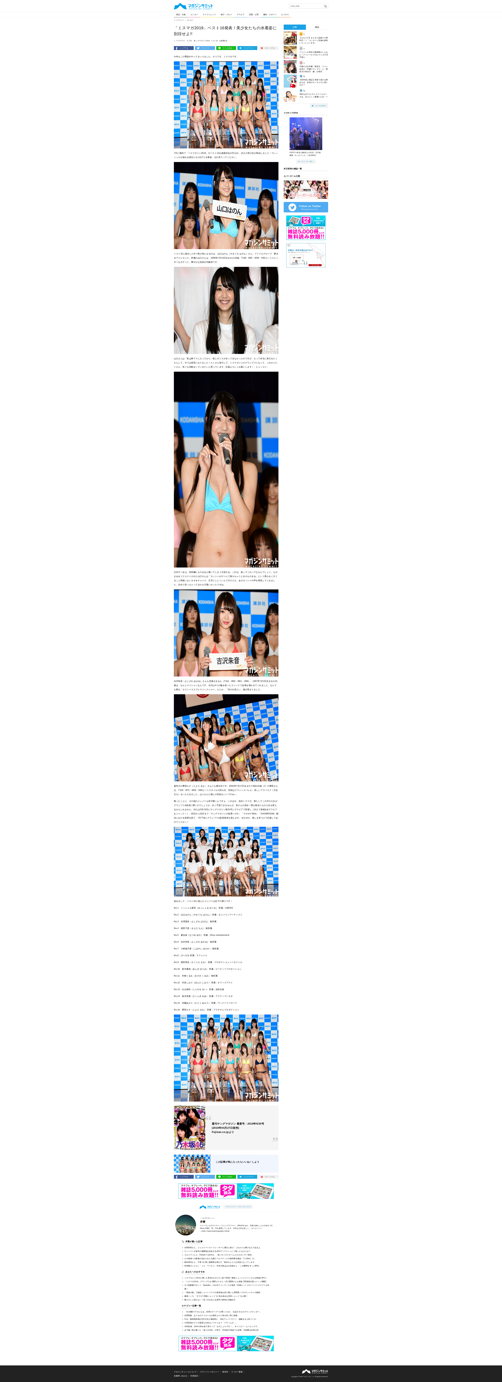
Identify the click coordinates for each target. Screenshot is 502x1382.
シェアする (184, 48)
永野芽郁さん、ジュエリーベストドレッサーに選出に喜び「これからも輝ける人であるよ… (223, 1247)
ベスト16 (214, 41)
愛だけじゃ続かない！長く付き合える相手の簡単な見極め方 (210, 1300)
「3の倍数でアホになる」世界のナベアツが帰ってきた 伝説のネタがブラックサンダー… (222, 1312)
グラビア (240, 14)
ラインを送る (227, 48)
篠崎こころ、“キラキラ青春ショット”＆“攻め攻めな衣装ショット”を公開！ (216, 1296)
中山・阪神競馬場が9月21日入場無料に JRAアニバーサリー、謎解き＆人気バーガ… (221, 1319)
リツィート (205, 48)
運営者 (225, 1372)
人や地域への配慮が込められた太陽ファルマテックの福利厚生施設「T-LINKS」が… (220, 1258)
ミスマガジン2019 (203, 41)
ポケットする (270, 48)
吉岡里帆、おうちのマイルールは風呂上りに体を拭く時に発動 (210, 1315)
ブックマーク (248, 48)
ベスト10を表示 (320, 106)
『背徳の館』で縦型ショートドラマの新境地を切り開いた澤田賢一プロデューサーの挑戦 (222, 1292)
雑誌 (317, 27)
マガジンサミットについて (185, 1372)
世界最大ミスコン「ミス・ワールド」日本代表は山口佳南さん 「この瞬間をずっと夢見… (222, 1266)
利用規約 (194, 1376)
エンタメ (194, 14)
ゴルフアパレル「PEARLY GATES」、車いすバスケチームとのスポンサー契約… (219, 1255)
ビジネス (285, 14)
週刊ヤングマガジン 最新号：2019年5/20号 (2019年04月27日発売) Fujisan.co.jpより (238, 1127)
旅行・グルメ (226, 14)
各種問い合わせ (180, 1376)
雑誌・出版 (181, 14)
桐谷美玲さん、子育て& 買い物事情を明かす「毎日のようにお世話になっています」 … (222, 1262)
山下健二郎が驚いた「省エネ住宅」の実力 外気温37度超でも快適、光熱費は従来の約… (222, 1330)
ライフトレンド (209, 14)
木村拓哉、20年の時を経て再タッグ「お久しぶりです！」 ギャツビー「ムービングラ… (221, 1326)
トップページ (179, 20)
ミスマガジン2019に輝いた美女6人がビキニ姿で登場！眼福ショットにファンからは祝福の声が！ (226, 1278)
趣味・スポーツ (270, 14)
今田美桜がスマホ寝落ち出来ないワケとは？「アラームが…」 (210, 1323)
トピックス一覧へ (306, 161)
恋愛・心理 (254, 14)
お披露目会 (223, 41)
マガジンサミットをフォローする (238, 1207)
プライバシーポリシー (209, 1372)
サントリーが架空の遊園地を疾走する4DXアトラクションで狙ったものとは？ (217, 1251)
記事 (295, 27)
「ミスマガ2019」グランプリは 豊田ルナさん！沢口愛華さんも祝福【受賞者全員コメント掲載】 (225, 1281)
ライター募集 (237, 1372)
